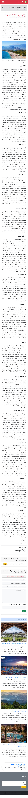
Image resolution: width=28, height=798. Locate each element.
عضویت (24, 787)
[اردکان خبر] (22, 2)
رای (5, 564)
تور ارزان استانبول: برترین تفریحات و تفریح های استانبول (16, 677)
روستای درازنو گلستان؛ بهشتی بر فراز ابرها (18, 711)
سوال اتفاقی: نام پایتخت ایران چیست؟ (17, 604)
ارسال (24, 611)
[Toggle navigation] (2, 2)
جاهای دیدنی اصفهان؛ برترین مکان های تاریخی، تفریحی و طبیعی (14, 643)
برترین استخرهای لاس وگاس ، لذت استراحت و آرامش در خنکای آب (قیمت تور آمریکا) (14, 745)
